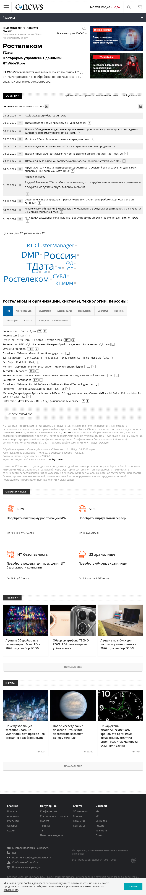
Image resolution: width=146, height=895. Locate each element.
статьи (67, 432)
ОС (70, 269)
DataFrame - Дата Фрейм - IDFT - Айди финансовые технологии (41, 401)
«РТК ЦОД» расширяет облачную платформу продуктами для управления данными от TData (82, 217)
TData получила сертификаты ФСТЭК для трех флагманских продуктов (68, 146)
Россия (60, 255)
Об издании (80, 811)
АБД (45, 272)
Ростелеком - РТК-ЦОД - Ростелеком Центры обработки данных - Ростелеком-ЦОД (53, 344)
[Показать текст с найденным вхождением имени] (47, 106)
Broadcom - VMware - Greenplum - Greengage (30, 353)
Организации (24, 310)
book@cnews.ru (131, 95)
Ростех (35, 272)
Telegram (101, 830)
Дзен (99, 835)
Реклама (78, 816)
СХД (69, 262)
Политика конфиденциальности (31, 857)
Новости (12, 811)
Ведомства (44, 310)
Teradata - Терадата (15, 371)
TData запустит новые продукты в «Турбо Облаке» (55, 122)
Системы (103, 310)
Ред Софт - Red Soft (14, 362)
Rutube (100, 825)
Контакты (79, 825)
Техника (45, 825)
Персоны (119, 310)
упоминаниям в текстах (29, 106)
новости (20, 432)
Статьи (28, 320)
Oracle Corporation (14, 348)
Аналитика (13, 816)
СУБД (78, 72)
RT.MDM (64, 283)
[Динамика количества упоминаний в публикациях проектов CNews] (140, 106)
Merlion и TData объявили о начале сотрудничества (57, 139)
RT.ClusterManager (50, 245)
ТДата (40, 265)
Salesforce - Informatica (17, 380)
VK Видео (101, 821)
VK (97, 816)
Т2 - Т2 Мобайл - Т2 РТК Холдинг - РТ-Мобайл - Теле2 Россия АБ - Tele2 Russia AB (52, 357)
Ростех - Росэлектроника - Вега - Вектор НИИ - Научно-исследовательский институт (54, 375)
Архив (11, 830)
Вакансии (79, 821)
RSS (14, 852)
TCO (59, 268)
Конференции (48, 811)
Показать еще (73, 666)
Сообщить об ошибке (25, 862)
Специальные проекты (54, 816)
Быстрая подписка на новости (30, 848)
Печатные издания (52, 835)
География (12, 320)
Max (98, 811)
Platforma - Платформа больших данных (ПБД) (31, 388)
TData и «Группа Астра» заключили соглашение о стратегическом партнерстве (74, 153)
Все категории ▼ (72, 33)
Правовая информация (26, 867)
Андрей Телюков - (83, 182)
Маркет (44, 821)
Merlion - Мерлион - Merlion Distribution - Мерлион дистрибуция (43, 366)
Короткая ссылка (22, 413)
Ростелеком (26, 278)
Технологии (85, 310)
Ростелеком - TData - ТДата (19, 331)
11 (45, 331)
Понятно (133, 886)
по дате (7, 106)
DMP (30, 254)
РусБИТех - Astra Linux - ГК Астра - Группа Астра (32, 340)
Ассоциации (64, 310)
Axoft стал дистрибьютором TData (45, 115)
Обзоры (12, 825)
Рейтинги (13, 821)
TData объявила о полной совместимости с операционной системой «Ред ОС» (73, 161)
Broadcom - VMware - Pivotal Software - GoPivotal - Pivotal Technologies (45, 384)
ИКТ (8, 310)
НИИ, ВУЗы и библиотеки (53, 320)
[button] (129, 7)
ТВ (41, 830)
